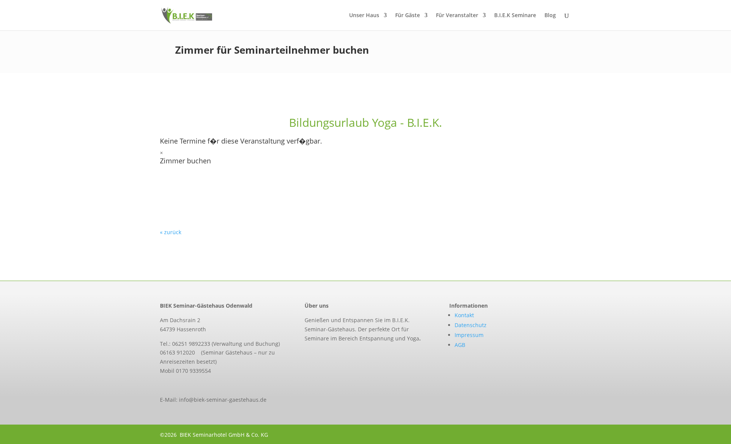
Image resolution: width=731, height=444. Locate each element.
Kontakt (464, 315)
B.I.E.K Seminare (515, 16)
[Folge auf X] (322, 355)
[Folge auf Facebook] (306, 355)
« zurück (170, 232)
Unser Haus (364, 16)
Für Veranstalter (457, 16)
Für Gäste (407, 16)
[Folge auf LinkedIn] (338, 355)
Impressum (469, 335)
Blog (550, 16)
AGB (460, 344)
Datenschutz (471, 325)
